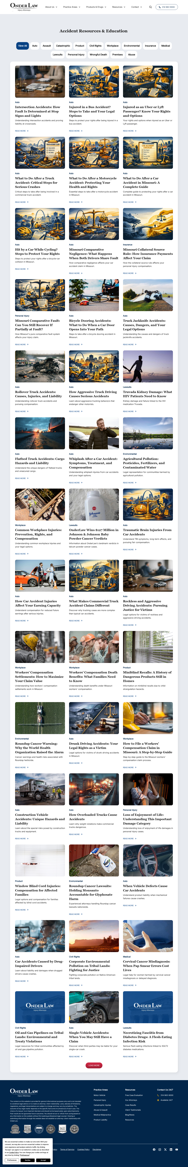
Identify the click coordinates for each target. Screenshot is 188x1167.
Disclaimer (97, 1149)
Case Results (130, 1105)
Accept (43, 1160)
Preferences (12, 1160)
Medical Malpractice (102, 1115)
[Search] (150, 7)
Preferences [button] (24, 1155)
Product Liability (100, 1120)
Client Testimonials (133, 1110)
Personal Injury (100, 1100)
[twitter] (165, 1149)
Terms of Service (67, 1149)
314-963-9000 (168, 7)
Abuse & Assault (100, 1110)
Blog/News (129, 1115)
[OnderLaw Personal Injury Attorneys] (24, 7)
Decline (27, 1160)
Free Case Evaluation (134, 1095)
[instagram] (159, 1149)
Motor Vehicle (99, 1095)
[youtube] (176, 1149)
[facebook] (154, 1149)
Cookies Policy (83, 1149)
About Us (49, 7)
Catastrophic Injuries (102, 1105)
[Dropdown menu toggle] (57, 7)
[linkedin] (171, 1149)
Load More (94, 1065)
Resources (129, 1120)
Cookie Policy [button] (14, 1152)
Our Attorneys (131, 1100)
